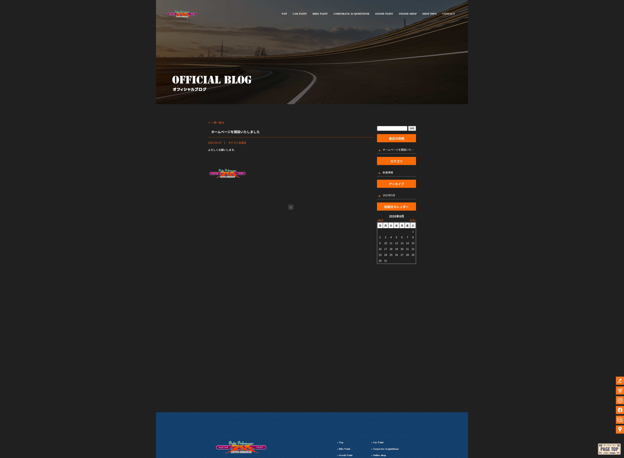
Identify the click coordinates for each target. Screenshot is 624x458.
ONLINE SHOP (408, 14)
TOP (284, 14)
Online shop (379, 455)
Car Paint (378, 442)
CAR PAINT (300, 14)
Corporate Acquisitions (386, 449)
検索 (412, 128)
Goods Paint (345, 455)
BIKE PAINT (320, 14)
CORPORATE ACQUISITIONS (351, 14)
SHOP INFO (429, 14)
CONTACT (448, 14)
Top (341, 442)
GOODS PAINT (384, 14)
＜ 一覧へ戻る (216, 122)
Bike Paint (344, 449)
